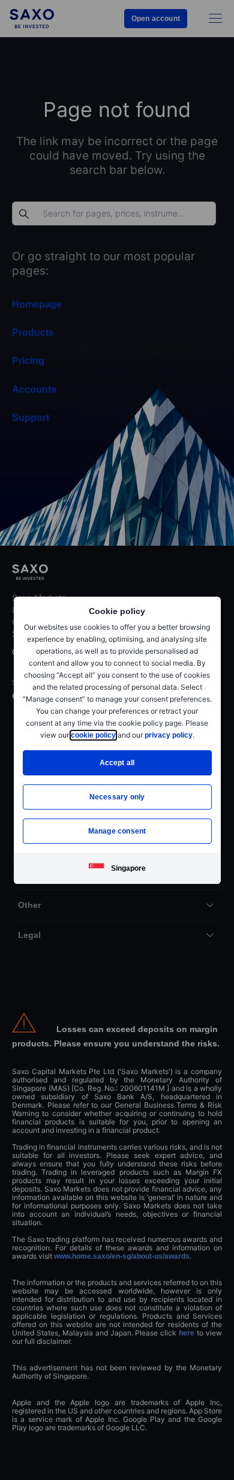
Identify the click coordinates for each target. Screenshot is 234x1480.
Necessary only (117, 796)
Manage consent (117, 830)
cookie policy (92, 734)
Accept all (117, 762)
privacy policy (168, 734)
